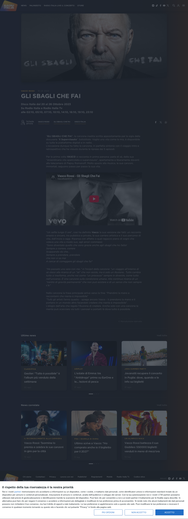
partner (17, 492)
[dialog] (94, 500)
